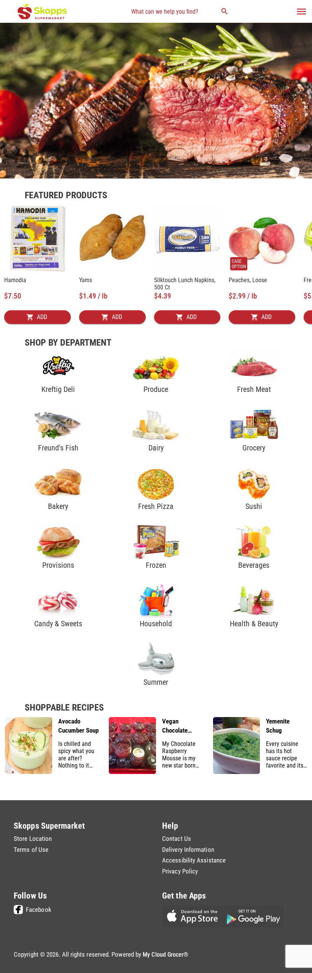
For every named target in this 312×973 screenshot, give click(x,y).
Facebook (38, 909)
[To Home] (42, 11)
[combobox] (179, 11)
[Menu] (301, 11)
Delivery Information (188, 850)
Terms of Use (31, 850)
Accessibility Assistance (194, 860)
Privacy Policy (180, 871)
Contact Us (176, 839)
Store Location (33, 839)
